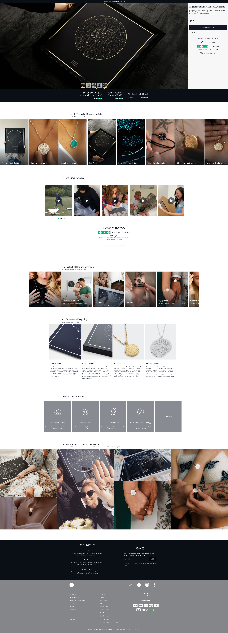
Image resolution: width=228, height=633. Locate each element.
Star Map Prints (73, 619)
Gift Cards (72, 603)
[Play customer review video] (58, 200)
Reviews (72, 606)
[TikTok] (130, 585)
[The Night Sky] (71, 585)
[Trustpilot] (213, 49)
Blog (70, 616)
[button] (208, 32)
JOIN (152, 559)
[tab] (83, 85)
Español (116, 622)
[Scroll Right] (224, 142)
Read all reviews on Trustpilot (114, 239)
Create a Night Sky (75, 597)
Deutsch (109, 622)
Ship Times (72, 613)
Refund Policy (73, 609)
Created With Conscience (77, 600)
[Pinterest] (155, 585)
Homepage (72, 594)
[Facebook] (139, 585)
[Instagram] (147, 585)
